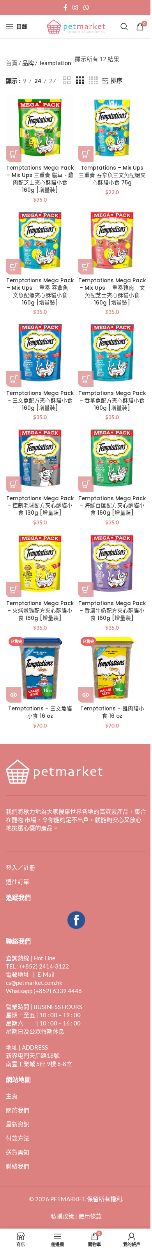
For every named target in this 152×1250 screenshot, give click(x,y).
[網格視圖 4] (93, 80)
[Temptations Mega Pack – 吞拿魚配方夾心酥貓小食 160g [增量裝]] (112, 353)
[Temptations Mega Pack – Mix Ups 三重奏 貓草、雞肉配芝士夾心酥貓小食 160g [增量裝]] (40, 128)
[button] (13, 154)
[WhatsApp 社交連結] (86, 7)
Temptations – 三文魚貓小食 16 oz (40, 712)
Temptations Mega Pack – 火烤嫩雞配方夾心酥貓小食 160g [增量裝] (40, 611)
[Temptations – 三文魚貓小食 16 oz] (40, 668)
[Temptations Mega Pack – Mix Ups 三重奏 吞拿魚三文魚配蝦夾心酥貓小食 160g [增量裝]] (40, 240)
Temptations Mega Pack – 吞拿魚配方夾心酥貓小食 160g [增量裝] (112, 401)
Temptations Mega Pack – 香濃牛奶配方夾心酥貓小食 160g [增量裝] (112, 611)
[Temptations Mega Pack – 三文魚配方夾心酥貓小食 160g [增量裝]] (40, 353)
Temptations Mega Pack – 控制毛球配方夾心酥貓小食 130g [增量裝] (40, 506)
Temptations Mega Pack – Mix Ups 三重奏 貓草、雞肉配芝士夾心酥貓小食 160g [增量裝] (40, 179)
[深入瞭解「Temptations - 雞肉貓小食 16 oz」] (86, 695)
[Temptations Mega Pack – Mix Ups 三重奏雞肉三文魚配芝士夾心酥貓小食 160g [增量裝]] (112, 240)
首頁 (12, 62)
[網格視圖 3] (80, 80)
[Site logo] (76, 25)
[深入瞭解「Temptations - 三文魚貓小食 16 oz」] (13, 695)
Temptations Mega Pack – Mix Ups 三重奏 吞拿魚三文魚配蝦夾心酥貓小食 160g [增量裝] (40, 291)
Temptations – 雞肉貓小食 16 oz (112, 712)
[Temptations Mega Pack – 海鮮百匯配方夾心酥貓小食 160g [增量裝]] (112, 458)
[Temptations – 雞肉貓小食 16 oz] (112, 668)
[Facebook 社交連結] (65, 7)
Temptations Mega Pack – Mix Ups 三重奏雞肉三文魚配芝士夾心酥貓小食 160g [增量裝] (112, 291)
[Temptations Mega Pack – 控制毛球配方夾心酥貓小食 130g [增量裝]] (40, 458)
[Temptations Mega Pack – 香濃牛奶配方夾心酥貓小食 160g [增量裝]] (112, 563)
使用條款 (90, 1216)
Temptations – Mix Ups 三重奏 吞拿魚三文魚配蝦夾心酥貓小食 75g (112, 175)
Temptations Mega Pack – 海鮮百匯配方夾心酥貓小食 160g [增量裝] (112, 506)
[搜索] (124, 26)
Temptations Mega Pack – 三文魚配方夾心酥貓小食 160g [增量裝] (40, 401)
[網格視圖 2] (67, 80)
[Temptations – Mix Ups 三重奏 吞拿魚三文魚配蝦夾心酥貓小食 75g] (112, 128)
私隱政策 (62, 1216)
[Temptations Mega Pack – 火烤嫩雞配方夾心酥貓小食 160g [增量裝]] (40, 563)
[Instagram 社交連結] (75, 7)
